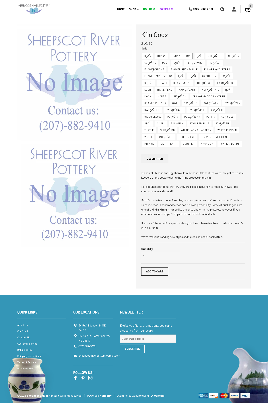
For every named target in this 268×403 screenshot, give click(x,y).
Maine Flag (164, 89)
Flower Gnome (154, 69)
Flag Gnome (195, 62)
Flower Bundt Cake (214, 136)
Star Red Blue (199, 123)
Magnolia (207, 143)
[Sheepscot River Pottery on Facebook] (75, 377)
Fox (180, 76)
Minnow (149, 143)
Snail (161, 123)
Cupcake (150, 62)
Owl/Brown (232, 103)
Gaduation (209, 76)
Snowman (177, 123)
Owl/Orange (174, 109)
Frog (192, 76)
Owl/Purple (197, 109)
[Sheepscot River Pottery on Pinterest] (83, 377)
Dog (164, 62)
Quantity (147, 249)
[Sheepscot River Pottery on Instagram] (90, 377)
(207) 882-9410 (203, 8)
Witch (148, 136)
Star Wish (222, 123)
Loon (147, 89)
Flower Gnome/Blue (184, 69)
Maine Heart (186, 89)
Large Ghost (226, 82)
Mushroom (179, 96)
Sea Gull (227, 116)
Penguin (172, 116)
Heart (163, 82)
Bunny (161, 55)
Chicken (233, 55)
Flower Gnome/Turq (158, 76)
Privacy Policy (25, 368)
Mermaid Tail (210, 89)
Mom (228, 89)
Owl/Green (152, 109)
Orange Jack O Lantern (209, 96)
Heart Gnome (182, 82)
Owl (175, 103)
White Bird (167, 130)
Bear (147, 55)
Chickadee (215, 55)
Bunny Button (181, 55)
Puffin (210, 116)
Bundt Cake (187, 136)
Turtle (149, 130)
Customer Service (27, 343)
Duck (177, 62)
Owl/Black (211, 103)
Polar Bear (192, 116)
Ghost (148, 82)
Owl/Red (217, 109)
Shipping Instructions (29, 356)
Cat (199, 55)
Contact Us (23, 337)
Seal (147, 123)
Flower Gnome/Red (217, 69)
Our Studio (23, 331)
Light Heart (169, 143)
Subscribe (132, 348)
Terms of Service (26, 362)
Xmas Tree (165, 136)
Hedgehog (204, 82)
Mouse (162, 96)
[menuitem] (121, 9)
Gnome (226, 76)
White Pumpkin (227, 130)
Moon (147, 96)
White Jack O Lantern (196, 130)
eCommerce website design (134, 395)
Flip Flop (215, 62)
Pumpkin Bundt (230, 143)
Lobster (189, 143)
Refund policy (24, 349)
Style (144, 48)
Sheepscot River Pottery (43, 395)
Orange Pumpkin (155, 103)
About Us (22, 324)
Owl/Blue (190, 103)
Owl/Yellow (152, 116)
